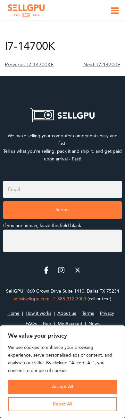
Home (13, 313)
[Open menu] (115, 11)
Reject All (62, 404)
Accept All (62, 387)
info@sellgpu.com (31, 299)
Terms (88, 313)
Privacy (107, 313)
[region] (62, 371)
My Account (70, 324)
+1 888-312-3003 (68, 299)
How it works (38, 313)
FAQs (31, 324)
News (94, 324)
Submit (62, 210)
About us (66, 313)
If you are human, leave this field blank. (42, 226)
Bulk (47, 324)
